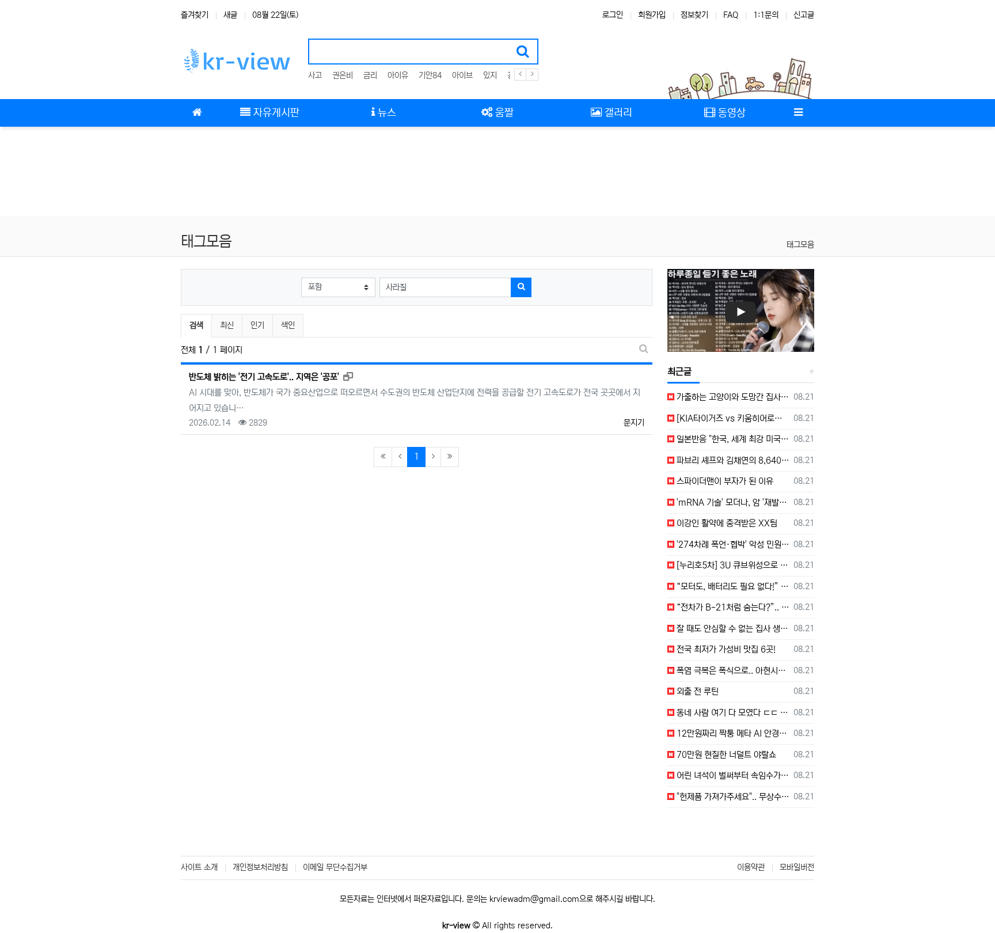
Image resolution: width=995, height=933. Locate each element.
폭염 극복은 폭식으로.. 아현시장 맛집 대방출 (732, 671)
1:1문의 (765, 15)
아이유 (398, 75)
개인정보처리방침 (260, 867)
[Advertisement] (497, 173)
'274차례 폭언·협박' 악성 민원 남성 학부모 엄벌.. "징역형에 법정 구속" (732, 544)
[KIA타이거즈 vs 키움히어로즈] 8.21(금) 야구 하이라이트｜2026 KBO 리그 (732, 418)
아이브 (462, 75)
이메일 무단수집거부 (335, 867)
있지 (490, 75)
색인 (288, 325)
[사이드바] (798, 113)
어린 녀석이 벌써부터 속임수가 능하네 (732, 775)
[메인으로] (197, 113)
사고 (315, 75)
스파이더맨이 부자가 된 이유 (723, 481)
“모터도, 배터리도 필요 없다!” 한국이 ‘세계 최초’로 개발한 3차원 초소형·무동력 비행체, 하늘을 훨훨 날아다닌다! (732, 586)
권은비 (342, 75)
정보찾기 (694, 15)
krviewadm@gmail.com (534, 899)
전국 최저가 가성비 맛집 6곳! (725, 649)
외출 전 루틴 (696, 691)
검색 (196, 325)
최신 (227, 325)
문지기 (634, 422)
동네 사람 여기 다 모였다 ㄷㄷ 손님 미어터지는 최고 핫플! (732, 713)
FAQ (730, 15)
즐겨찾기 (194, 15)
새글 (230, 15)
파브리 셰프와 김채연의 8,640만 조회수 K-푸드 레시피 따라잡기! (732, 460)
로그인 (612, 15)
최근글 (679, 371)
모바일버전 (797, 867)
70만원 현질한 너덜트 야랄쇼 (725, 755)
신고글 (803, 15)
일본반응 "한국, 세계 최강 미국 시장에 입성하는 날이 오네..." (732, 439)
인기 (257, 325)
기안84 (430, 75)
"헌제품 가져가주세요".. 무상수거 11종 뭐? (732, 797)
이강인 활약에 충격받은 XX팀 (725, 523)
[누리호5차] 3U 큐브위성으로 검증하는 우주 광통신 (732, 565)
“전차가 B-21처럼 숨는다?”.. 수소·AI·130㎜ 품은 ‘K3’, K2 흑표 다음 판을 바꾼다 (732, 607)
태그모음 (800, 244)
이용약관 (751, 867)
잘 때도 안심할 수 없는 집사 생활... (732, 629)
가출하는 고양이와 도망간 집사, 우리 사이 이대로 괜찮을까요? (732, 397)
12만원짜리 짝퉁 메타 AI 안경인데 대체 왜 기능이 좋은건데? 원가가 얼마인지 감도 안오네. (732, 733)
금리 (370, 75)
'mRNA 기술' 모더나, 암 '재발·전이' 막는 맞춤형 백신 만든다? (732, 502)
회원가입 (652, 15)
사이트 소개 (199, 867)
